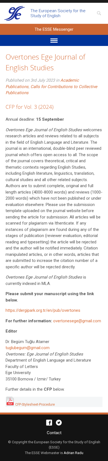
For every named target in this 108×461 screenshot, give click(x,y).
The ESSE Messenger (14, 13)
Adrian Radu (73, 453)
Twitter (59, 422)
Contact (54, 432)
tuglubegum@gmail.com (28, 347)
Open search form (98, 13)
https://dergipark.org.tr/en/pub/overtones (43, 310)
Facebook (49, 422)
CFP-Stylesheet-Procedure (34, 404)
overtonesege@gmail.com (77, 320)
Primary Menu (54, 40)
